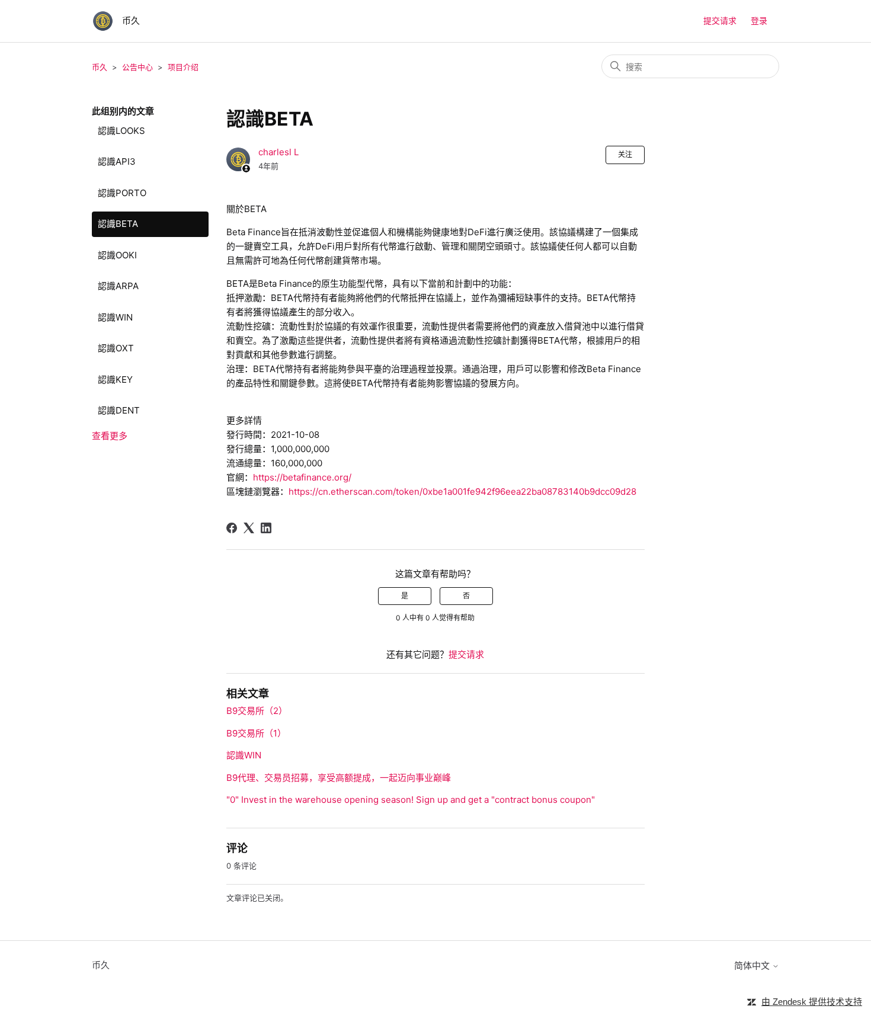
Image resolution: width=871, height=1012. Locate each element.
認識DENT (119, 410)
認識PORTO (122, 192)
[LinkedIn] (266, 528)
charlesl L (278, 152)
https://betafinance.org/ (302, 477)
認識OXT (116, 348)
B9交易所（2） (256, 710)
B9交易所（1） (256, 733)
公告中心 (137, 67)
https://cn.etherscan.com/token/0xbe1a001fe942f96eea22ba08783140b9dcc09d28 (462, 491)
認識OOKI (117, 255)
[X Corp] (249, 528)
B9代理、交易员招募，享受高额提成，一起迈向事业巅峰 (338, 777)
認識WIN (115, 317)
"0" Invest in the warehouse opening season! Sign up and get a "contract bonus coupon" (410, 799)
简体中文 (753, 965)
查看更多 (109, 435)
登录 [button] (759, 20)
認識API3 (117, 161)
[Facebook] (231, 528)
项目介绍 (183, 67)
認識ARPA (118, 286)
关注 (625, 154)
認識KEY (115, 379)
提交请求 (719, 20)
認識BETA (118, 223)
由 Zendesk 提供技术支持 (811, 1002)
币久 (99, 67)
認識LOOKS (121, 130)
